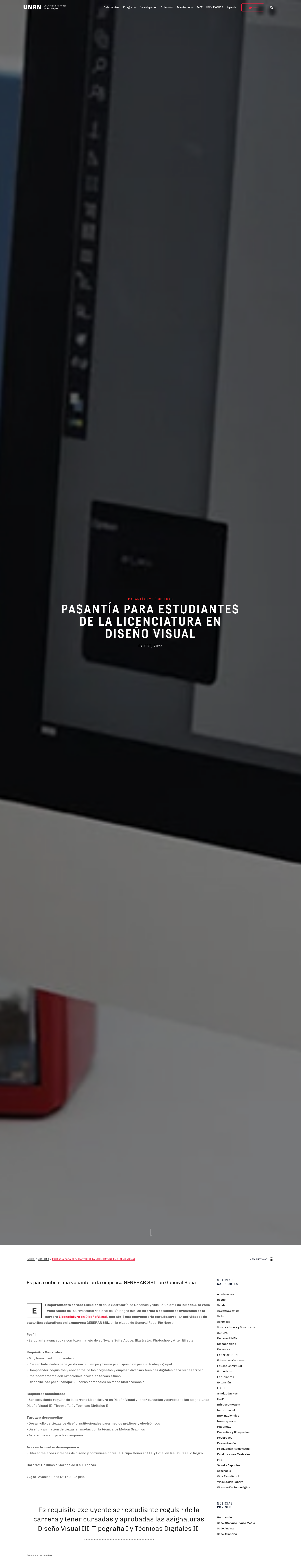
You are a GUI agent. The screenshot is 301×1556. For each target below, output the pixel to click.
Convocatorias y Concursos (236, 1327)
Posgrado (129, 7)
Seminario (224, 1471)
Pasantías (224, 1426)
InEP (200, 7)
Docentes (223, 1349)
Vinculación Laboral (230, 1482)
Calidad (222, 1305)
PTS (220, 1460)
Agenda (232, 7)
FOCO (221, 1388)
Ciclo (220, 1316)
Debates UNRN (227, 1338)
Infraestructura (228, 1404)
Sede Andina (225, 1528)
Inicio (31, 1259)
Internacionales (228, 1415)
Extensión (167, 7)
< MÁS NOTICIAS (258, 1259)
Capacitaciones (228, 1310)
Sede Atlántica (227, 1534)
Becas (221, 1299)
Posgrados (224, 1437)
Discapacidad (226, 1344)
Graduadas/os (227, 1393)
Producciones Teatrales (233, 1454)
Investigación (148, 7)
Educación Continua (231, 1360)
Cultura (222, 1333)
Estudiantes (112, 7)
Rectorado (224, 1517)
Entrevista (224, 1371)
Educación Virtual (229, 1366)
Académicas (225, 1294)
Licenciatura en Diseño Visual (83, 1317)
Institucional (185, 7)
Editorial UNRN (227, 1355)
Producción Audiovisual (233, 1448)
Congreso (223, 1322)
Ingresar (252, 7)
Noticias (43, 1259)
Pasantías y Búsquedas (233, 1432)
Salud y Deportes (228, 1465)
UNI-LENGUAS (214, 7)
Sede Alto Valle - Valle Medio (236, 1523)
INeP (220, 1399)
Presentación (226, 1443)
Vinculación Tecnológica (233, 1487)
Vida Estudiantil (228, 1476)
